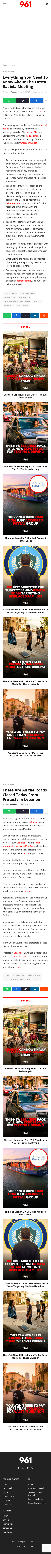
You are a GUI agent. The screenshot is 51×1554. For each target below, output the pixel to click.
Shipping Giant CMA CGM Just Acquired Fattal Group (25, 539)
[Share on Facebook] (36, 100)
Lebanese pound (14, 203)
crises (17, 967)
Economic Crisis (10, 293)
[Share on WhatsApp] (9, 100)
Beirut (26, 853)
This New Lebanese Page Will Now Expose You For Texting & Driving (25, 468)
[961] (25, 4)
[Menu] (4, 4)
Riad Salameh (32, 135)
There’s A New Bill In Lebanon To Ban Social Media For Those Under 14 (25, 683)
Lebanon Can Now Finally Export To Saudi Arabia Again (25, 396)
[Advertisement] (25, 36)
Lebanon (39, 111)
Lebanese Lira (24, 297)
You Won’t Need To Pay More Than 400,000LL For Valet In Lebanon (25, 754)
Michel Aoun (9, 305)
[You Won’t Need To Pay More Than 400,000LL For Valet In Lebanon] (25, 719)
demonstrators (24, 280)
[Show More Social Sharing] (45, 100)
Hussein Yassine (11, 92)
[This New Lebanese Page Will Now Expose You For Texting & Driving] (25, 432)
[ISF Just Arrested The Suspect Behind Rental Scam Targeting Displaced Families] (25, 576)
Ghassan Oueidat (28, 142)
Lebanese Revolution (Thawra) (17, 301)
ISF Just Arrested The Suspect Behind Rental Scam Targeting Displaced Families (25, 611)
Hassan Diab (32, 132)
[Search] (47, 4)
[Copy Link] (22, 100)
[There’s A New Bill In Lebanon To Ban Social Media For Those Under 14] (25, 647)
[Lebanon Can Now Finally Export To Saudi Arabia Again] (25, 361)
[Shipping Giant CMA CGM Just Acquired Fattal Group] (25, 504)
